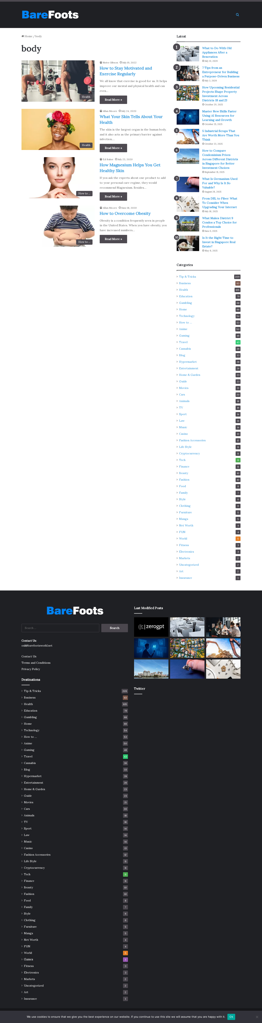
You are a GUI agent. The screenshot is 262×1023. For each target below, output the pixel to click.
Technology (186, 316)
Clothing (185, 506)
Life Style (185, 447)
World (183, 538)
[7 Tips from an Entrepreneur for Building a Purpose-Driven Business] (188, 73)
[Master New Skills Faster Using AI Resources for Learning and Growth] (188, 117)
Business (185, 283)
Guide (183, 381)
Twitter (139, 689)
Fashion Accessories (192, 440)
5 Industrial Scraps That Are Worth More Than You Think (220, 135)
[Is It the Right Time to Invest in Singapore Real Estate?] (188, 243)
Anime (183, 329)
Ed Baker (108, 159)
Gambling (185, 303)
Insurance (185, 578)
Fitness (184, 545)
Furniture (185, 512)
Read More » (113, 99)
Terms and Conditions (36, 663)
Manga (183, 519)
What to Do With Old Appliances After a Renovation (217, 52)
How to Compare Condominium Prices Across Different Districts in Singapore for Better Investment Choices (220, 159)
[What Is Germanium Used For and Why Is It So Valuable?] (188, 184)
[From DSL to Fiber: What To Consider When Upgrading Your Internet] (188, 204)
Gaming (184, 335)
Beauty (183, 473)
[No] (257, 1017)
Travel (183, 342)
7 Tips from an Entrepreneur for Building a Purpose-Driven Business (220, 72)
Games (28, 959)
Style (182, 499)
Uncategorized (189, 565)
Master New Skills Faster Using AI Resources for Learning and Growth (219, 115)
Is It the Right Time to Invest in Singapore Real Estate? (218, 242)
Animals (184, 401)
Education (185, 296)
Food (182, 486)
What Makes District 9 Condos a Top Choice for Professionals (219, 222)
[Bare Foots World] (50, 15)
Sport (183, 414)
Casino (183, 434)
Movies (184, 388)
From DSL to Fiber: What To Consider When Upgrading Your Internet (219, 203)
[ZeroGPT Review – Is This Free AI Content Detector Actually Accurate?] (151, 627)
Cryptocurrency (189, 453)
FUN (182, 532)
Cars (182, 394)
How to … (185, 322)
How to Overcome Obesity (125, 213)
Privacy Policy (30, 669)
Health (183, 290)
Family (183, 493)
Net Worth (186, 525)
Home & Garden (189, 375)
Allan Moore (110, 111)
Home (28, 36)
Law (182, 420)
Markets (184, 558)
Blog (182, 355)
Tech (182, 460)
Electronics (186, 551)
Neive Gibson (110, 62)
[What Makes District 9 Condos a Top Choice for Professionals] (188, 223)
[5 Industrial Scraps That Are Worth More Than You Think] (188, 136)
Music (183, 427)
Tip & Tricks (187, 276)
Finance (184, 466)
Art (181, 571)
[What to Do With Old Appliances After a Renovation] (188, 53)
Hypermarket (188, 362)
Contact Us (28, 656)
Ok (231, 1016)
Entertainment (188, 368)
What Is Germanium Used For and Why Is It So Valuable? (219, 183)
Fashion (184, 479)
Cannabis (185, 348)
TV (181, 407)
